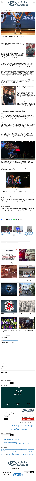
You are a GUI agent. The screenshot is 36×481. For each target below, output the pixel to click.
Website (2, 368)
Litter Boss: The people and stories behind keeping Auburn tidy (22, 430)
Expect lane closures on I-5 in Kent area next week (26, 314)
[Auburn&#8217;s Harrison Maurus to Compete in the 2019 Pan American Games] (18, 229)
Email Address (6, 416)
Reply (2, 344)
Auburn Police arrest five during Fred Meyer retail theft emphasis (26, 331)
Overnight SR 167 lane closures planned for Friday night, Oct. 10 (21, 451)
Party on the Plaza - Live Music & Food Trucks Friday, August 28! (22, 425)
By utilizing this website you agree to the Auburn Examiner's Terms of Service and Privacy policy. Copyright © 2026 (18, 474)
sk (1, 449)
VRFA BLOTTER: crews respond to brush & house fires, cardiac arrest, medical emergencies (9, 280)
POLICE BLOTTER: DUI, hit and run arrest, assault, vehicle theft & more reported (9, 297)
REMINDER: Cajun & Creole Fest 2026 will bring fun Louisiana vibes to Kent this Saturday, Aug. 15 (9, 331)
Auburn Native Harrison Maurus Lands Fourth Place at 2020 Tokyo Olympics (6, 233)
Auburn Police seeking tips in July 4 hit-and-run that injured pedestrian (17, 453)
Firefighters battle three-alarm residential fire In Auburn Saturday (27, 297)
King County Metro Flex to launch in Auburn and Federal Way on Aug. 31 (25, 279)
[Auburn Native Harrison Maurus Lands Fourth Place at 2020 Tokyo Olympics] (6, 229)
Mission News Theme (15, 479)
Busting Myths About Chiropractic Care (10, 442)
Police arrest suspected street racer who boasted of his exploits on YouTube (20, 454)
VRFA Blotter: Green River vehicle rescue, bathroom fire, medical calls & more (9, 314)
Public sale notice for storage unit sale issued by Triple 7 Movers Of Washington (9, 262)
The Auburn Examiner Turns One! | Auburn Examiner (10, 340)
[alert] (25, 383)
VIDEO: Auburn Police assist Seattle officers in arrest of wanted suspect (25, 262)
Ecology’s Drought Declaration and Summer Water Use (20, 428)
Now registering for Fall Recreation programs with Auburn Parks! (22, 426)
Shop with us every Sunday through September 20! (19, 429)
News (6, 239)
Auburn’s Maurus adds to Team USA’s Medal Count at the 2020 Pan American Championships (29, 233)
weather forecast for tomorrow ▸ (18, 407)
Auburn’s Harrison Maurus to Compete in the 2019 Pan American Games (18, 233)
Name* (2, 361)
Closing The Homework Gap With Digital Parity (12, 439)
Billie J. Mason (3, 454)
